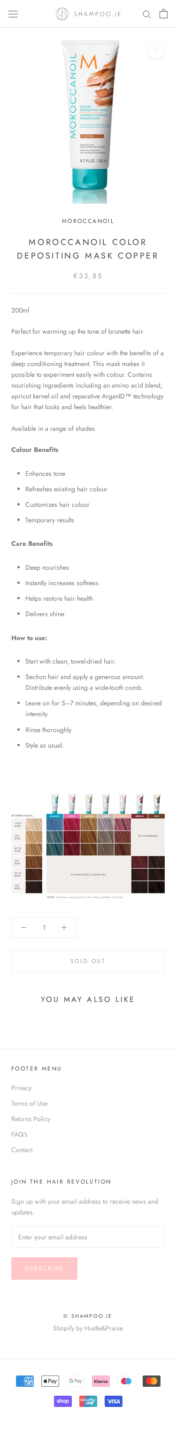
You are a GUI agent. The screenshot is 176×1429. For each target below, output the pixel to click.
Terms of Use (29, 1103)
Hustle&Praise (103, 1328)
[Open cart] (164, 13)
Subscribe (44, 1268)
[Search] (147, 14)
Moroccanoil (88, 221)
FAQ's (19, 1134)
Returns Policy (30, 1118)
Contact (21, 1149)
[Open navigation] (13, 13)
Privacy (21, 1088)
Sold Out (88, 961)
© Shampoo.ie (87, 1316)
